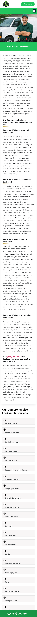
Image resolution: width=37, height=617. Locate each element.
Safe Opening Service (11, 601)
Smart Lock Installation (12, 610)
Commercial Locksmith (12, 479)
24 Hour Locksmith (11, 423)
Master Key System (11, 573)
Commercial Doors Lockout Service (16, 470)
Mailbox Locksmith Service (13, 563)
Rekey (7, 582)
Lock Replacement (10, 535)
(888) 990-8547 (14, 357)
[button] (34, 11)
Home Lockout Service (12, 507)
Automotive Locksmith (12, 433)
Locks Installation (10, 545)
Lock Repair (8, 526)
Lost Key (8, 554)
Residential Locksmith (12, 591)
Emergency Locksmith (12, 489)
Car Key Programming (11, 442)
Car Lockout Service (11, 461)
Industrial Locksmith (11, 517)
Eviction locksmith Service (13, 498)
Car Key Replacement (11, 451)
